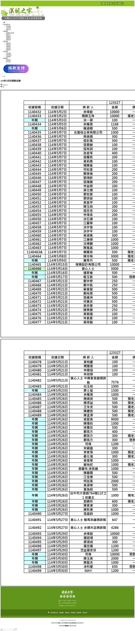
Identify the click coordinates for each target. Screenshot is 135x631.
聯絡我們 (79, 612)
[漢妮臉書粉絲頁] (104, 3)
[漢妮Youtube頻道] (106, 3)
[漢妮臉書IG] (108, 3)
